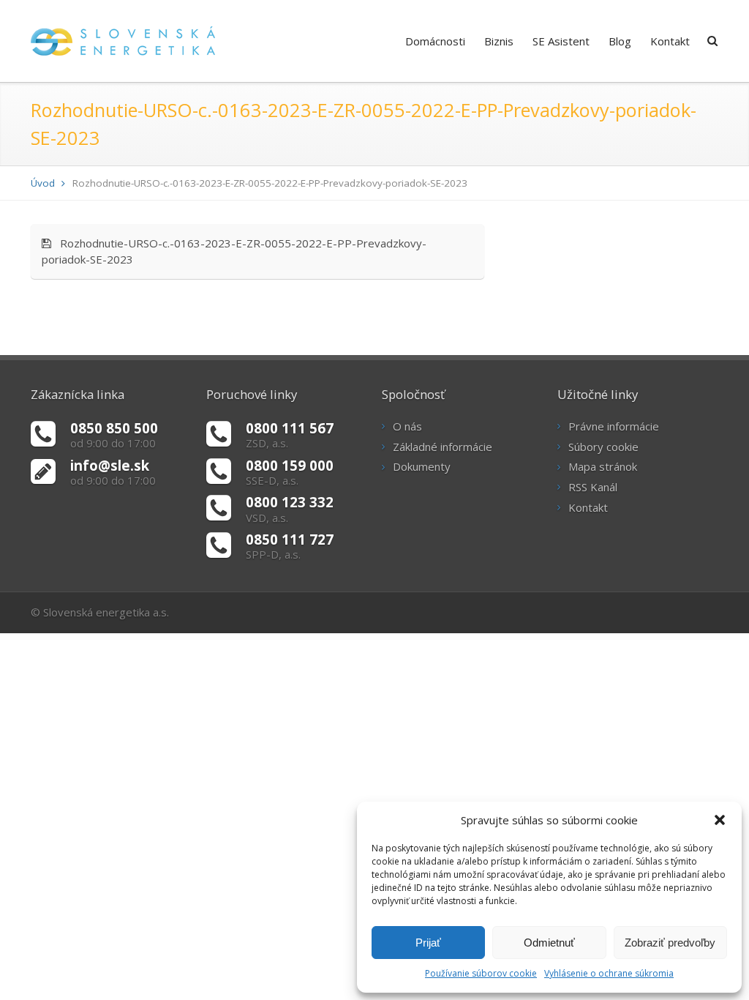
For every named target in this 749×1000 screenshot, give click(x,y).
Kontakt (670, 41)
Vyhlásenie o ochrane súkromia (609, 973)
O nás (407, 426)
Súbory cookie (603, 446)
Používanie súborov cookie (481, 973)
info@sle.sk (109, 465)
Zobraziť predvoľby (670, 942)
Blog (620, 41)
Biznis (498, 41)
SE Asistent (561, 41)
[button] (719, 820)
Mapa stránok (602, 466)
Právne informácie (613, 426)
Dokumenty (422, 466)
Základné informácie (442, 446)
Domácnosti (435, 41)
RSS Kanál (592, 487)
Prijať (428, 942)
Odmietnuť (549, 942)
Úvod (43, 183)
